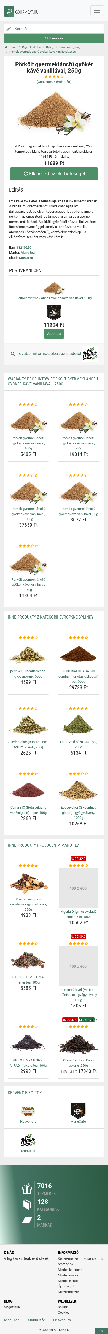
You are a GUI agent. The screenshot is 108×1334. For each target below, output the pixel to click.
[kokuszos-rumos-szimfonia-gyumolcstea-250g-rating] (28, 866)
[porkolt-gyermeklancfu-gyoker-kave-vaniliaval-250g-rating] (28, 546)
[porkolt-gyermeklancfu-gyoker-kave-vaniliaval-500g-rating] (78, 404)
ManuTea (26, 258)
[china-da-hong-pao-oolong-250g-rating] (78, 1027)
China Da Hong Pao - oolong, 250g (78, 1062)
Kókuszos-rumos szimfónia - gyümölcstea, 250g (28, 904)
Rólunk (63, 1307)
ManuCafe (36, 1320)
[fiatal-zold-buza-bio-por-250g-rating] (78, 708)
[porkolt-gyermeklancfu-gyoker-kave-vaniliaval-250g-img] (28, 562)
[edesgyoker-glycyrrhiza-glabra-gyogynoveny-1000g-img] (78, 790)
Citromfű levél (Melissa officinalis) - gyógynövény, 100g (79, 995)
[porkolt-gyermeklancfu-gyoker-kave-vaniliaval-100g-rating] (28, 404)
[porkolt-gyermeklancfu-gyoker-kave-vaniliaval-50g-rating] (78, 475)
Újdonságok (66, 1286)
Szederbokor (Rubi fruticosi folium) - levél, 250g (28, 744)
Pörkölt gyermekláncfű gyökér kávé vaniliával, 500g (78, 443)
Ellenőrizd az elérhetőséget (57, 173)
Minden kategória (70, 1270)
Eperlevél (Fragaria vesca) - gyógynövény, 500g (28, 673)
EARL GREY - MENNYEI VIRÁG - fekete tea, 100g (28, 1062)
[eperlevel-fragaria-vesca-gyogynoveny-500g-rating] (28, 637)
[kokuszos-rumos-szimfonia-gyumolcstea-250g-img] (28, 881)
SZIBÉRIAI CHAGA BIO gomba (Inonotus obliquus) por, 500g (78, 676)
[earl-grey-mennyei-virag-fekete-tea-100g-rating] (28, 1027)
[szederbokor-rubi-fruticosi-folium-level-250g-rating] (28, 708)
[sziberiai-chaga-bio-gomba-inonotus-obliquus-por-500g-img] (78, 654)
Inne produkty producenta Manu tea (43, 845)
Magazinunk (12, 1307)
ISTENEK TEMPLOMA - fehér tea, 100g (28, 979)
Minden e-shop (68, 1281)
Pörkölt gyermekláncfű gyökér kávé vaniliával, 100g (28, 443)
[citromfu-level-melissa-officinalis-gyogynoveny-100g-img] (78, 966)
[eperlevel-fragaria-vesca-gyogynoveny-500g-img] (28, 654)
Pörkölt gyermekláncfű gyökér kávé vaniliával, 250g (54, 298)
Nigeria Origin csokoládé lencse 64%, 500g (78, 914)
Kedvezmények (68, 1292)
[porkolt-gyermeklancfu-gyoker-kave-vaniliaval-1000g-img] (28, 491)
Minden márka (68, 1275)
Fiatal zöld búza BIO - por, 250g (78, 744)
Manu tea (28, 252)
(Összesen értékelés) (54, 82)
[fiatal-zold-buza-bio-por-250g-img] (78, 724)
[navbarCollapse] (97, 10)
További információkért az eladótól (49, 353)
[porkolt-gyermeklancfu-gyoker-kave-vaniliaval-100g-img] (28, 420)
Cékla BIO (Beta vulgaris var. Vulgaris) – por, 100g (28, 810)
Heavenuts (62, 1320)
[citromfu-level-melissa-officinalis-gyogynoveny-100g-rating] (78, 943)
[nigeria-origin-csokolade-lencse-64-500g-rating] (78, 866)
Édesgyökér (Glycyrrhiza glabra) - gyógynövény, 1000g (78, 812)
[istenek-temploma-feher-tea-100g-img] (28, 960)
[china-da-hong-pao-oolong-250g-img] (78, 1043)
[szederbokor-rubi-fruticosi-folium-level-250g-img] (28, 724)
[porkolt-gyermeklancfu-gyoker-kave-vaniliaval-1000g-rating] (28, 475)
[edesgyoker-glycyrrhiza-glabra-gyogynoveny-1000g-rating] (78, 774)
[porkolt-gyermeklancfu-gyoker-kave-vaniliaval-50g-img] (78, 491)
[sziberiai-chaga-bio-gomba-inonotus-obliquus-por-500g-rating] (78, 637)
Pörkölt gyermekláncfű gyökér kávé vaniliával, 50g (78, 511)
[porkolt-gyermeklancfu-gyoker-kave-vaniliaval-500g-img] (78, 420)
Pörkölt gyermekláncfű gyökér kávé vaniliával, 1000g (28, 514)
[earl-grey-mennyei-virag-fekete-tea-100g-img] (28, 1043)
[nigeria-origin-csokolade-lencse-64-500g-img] (78, 888)
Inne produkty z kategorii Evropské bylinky (50, 617)
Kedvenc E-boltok (25, 1092)
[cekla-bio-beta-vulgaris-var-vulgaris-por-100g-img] (28, 790)
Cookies (63, 1313)
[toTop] (101, 1331)
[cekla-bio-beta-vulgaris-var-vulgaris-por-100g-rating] (28, 774)
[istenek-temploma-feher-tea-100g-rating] (28, 943)
